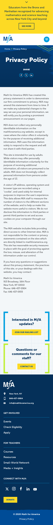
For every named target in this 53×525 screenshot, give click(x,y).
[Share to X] (26, 75)
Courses (8, 451)
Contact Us (26, 366)
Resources (10, 457)
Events (7, 421)
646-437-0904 (16, 398)
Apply (7, 432)
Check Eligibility (13, 427)
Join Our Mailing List (26, 332)
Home (7, 49)
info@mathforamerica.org (21, 403)
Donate (10, 500)
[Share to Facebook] (21, 75)
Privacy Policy (26, 519)
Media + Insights (13, 468)
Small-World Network (16, 462)
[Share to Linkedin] (31, 75)
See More (26, 26)
